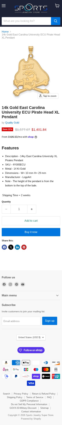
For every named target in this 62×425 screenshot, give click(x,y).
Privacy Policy (21, 393)
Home (5, 31)
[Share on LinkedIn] (17, 247)
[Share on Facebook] (4, 247)
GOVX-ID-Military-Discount (23, 408)
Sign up (49, 320)
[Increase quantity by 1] (31, 209)
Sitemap (44, 408)
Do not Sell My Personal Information (29, 404)
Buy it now (31, 232)
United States (29, 337)
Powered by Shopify (31, 418)
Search (6, 393)
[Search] (55, 21)
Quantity (6, 201)
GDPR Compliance (29, 400)
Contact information (31, 411)
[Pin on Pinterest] (24, 247)
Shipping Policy (14, 397)
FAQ (49, 397)
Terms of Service (34, 397)
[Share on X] (10, 247)
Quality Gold (12, 122)
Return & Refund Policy (43, 393)
